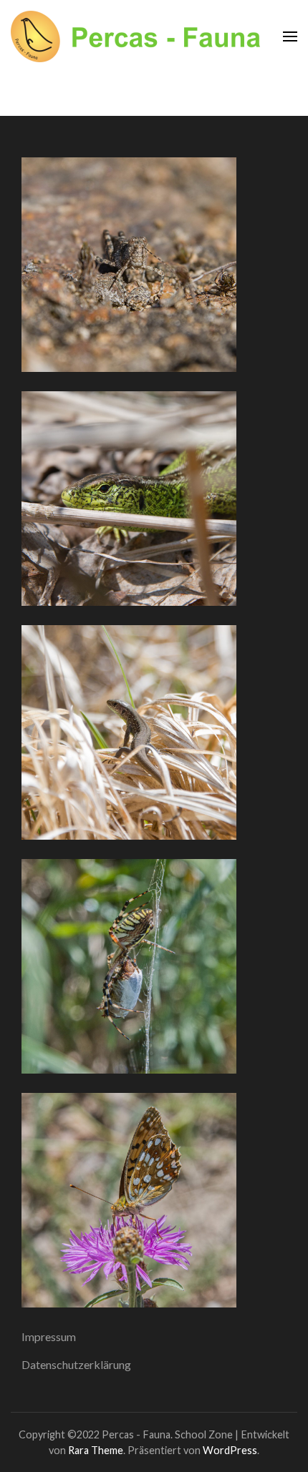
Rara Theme (95, 1450)
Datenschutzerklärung (76, 1364)
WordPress (230, 1450)
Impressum (48, 1336)
